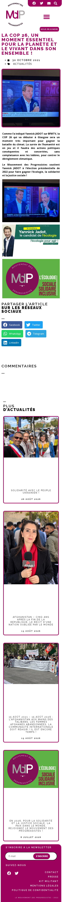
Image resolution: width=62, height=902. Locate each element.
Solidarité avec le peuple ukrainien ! (31, 491)
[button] (55, 3)
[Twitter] (41, 3)
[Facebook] (34, 3)
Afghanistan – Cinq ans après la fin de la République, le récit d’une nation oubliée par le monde (31, 621)
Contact (52, 872)
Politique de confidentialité (35, 890)
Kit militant (49, 881)
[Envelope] (49, 3)
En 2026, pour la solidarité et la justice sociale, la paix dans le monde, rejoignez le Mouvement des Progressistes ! (31, 826)
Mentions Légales (44, 886)
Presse (53, 877)
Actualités (22, 63)
